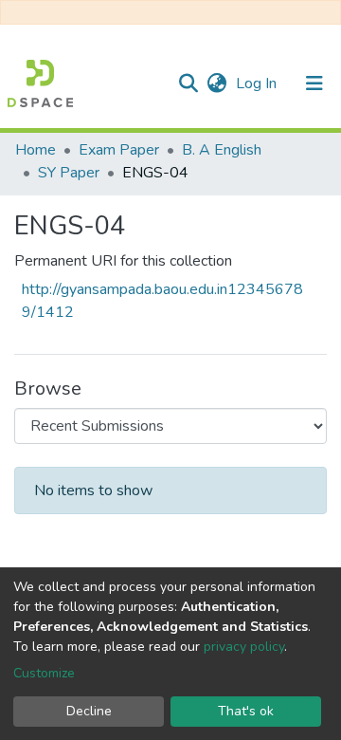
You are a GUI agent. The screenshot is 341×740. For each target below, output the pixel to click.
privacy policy (244, 647)
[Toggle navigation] (314, 83)
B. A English (221, 149)
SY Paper (68, 172)
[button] (216, 83)
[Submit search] (188, 83)
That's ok (246, 711)
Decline (89, 711)
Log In (258, 83)
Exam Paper (119, 149)
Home (35, 149)
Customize (44, 673)
